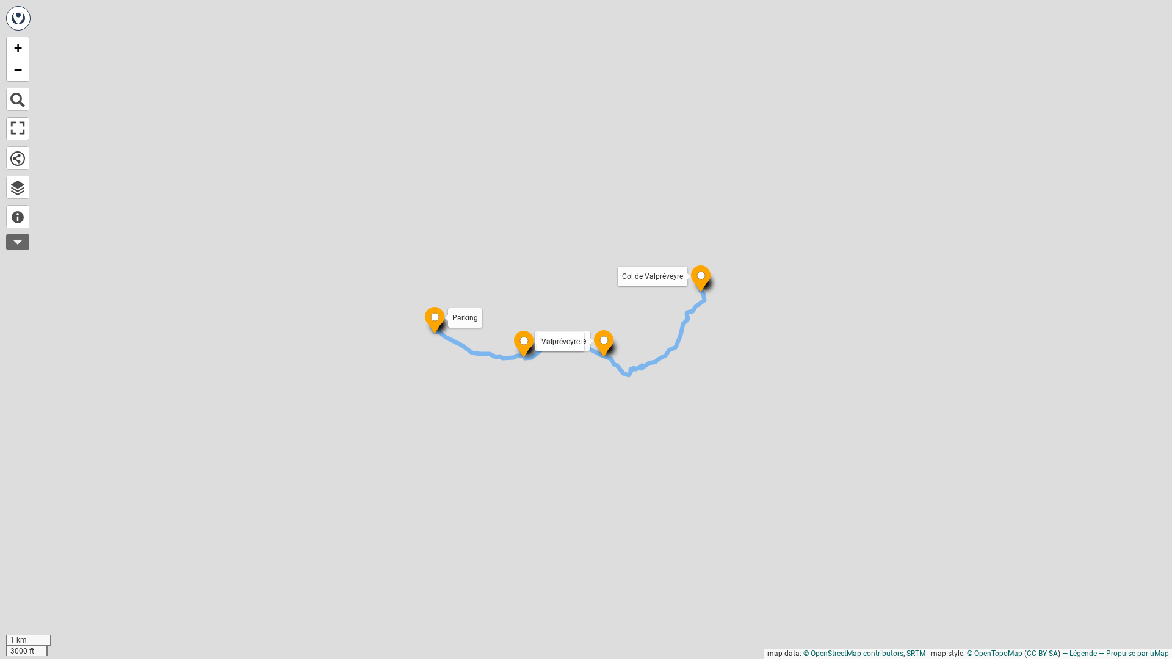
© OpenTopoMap (994, 653)
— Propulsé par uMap (1134, 653)
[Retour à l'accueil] (18, 18)
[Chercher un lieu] (18, 99)
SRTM (915, 653)
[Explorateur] (18, 187)
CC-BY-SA (1042, 653)
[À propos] (18, 217)
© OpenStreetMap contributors (853, 653)
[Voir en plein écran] (18, 129)
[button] (694, 269)
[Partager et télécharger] (18, 158)
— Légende (1079, 653)
